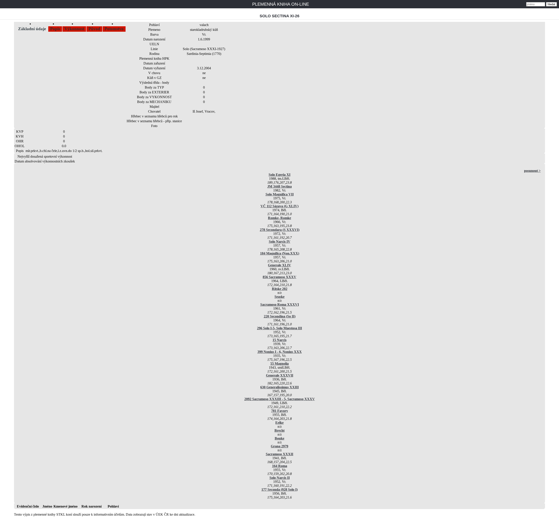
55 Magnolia (279, 363)
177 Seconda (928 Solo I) (279, 489)
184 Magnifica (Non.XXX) (279, 253)
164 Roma (279, 466)
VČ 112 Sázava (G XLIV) (279, 206)
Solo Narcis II (279, 478)
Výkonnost (74, 28)
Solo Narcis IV (279, 241)
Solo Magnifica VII (280, 194)
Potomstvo (114, 28)
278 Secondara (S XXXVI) (279, 230)
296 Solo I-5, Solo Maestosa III (279, 328)
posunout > (532, 171)
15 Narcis (279, 340)
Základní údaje (32, 28)
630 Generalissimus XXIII (279, 387)
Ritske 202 (279, 289)
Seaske (279, 296)
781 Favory (279, 411)
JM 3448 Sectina (279, 186)
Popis (55, 28)
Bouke (279, 438)
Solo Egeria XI (279, 174)
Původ (94, 28)
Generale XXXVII (279, 375)
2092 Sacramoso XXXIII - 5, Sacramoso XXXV (279, 399)
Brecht (279, 430)
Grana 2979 (279, 446)
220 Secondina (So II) (279, 316)
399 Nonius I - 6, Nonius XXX (279, 352)
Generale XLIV (279, 265)
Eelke (279, 422)
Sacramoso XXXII (279, 454)
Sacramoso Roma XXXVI (279, 304)
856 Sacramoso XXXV (279, 277)
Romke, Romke (279, 218)
